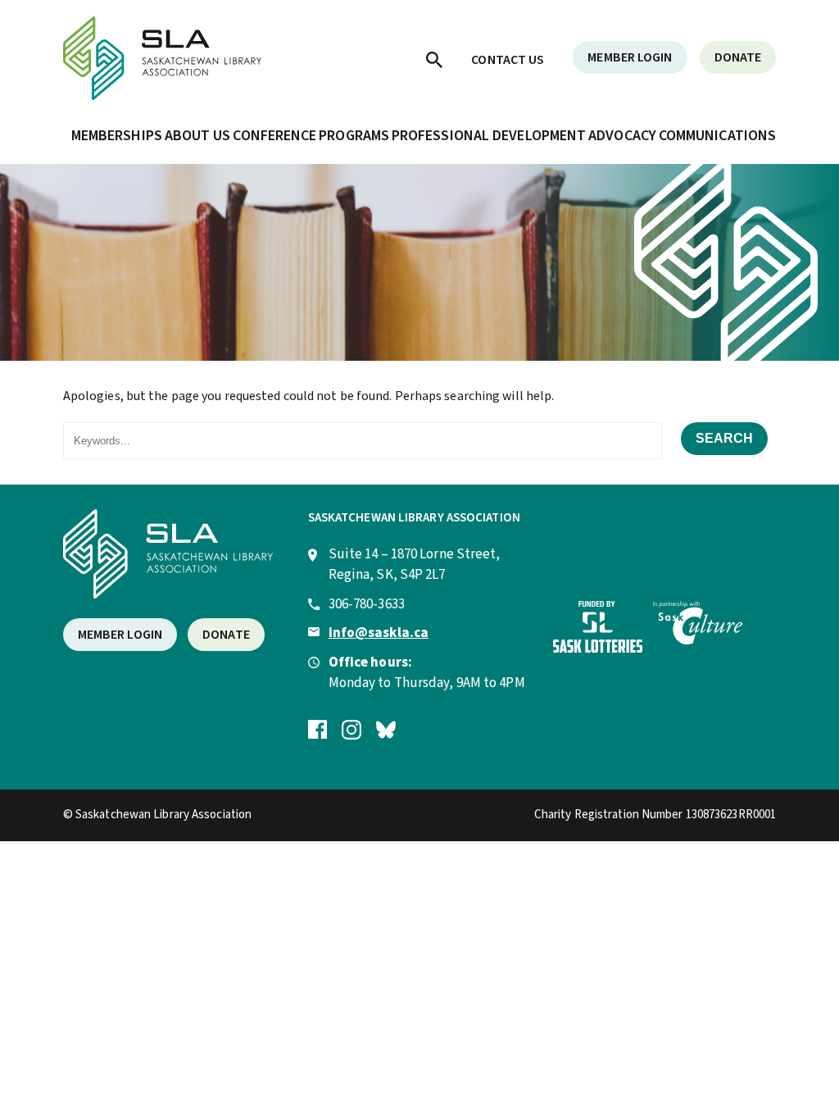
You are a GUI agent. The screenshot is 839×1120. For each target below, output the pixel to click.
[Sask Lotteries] (597, 648)
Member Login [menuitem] (629, 57)
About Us (198, 135)
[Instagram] (351, 729)
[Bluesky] (386, 729)
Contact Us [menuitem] (507, 59)
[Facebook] (317, 729)
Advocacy (622, 135)
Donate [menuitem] (738, 57)
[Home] (162, 96)
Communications (717, 135)
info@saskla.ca (379, 633)
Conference (274, 135)
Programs (354, 135)
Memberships (116, 135)
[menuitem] (434, 59)
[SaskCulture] (697, 640)
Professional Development (489, 135)
